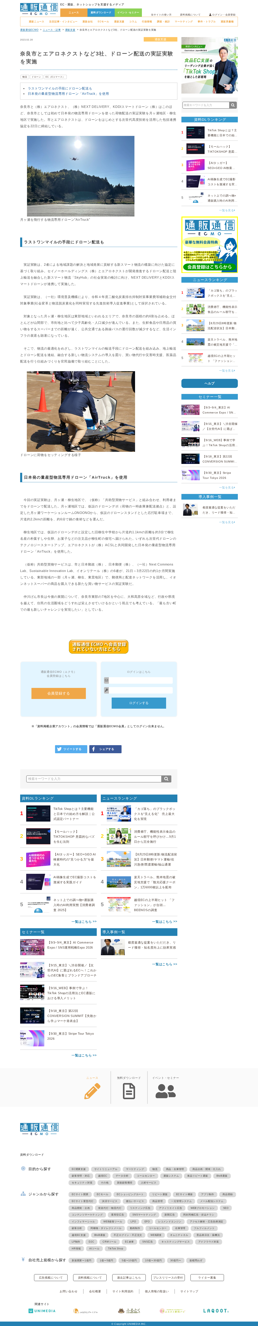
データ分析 (122, 1175)
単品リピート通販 (197, 1175)
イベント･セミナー (128, 12)
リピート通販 (160, 1194)
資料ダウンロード (101, 12)
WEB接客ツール (112, 1221)
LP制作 (76, 1241)
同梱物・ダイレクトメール (106, 1228)
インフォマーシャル (83, 1221)
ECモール (103, 21)
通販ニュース (36, 21)
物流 (24, 77)
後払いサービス (135, 1201)
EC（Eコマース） (55, 77)
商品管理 (157, 1201)
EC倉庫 (129, 1241)
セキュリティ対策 (82, 1182)
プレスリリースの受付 (168, 1277)
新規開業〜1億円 (81, 1260)
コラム (133, 21)
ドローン (36, 77)
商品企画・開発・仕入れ (206, 1169)
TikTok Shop (115, 1248)
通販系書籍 (227, 21)
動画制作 (135, 1228)
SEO (226, 1208)
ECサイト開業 (80, 1194)
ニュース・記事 (52, 29)
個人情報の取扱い (157, 1291)
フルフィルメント (204, 1228)
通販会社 (87, 21)
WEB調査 (156, 1235)
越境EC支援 (79, 1235)
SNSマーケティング (144, 1214)
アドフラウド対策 (208, 1241)
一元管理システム (181, 1201)
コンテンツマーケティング (87, 1214)
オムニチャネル (179, 1235)
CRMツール (110, 1241)
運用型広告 (117, 1214)
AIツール (94, 1248)
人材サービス (148, 1182)
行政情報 (147, 21)
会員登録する (58, 693)
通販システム (171, 1175)
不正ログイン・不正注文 (128, 1235)
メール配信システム (211, 1201)
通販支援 (119, 21)
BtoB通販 (222, 1175)
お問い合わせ (69, 1291)
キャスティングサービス (175, 1241)
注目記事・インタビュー (63, 21)
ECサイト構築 (184, 1194)
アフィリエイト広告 (170, 1208)
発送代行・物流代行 (109, 1208)
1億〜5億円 (106, 1260)
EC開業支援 (79, 1169)
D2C (91, 1241)
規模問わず (195, 1260)
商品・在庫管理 (175, 1169)
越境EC (102, 1175)
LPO (133, 1221)
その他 (104, 1182)
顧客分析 (77, 1228)
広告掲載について (51, 1277)
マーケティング (184, 21)
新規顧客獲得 (125, 1182)
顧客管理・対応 (81, 1175)
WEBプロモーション (203, 1208)
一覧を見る (226, 210)
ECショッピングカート (130, 1194)
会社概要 (95, 1291)
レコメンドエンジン (169, 1221)
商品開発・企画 (81, 1208)
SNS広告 (147, 1241)
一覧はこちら (82, 921)
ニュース (74, 12)
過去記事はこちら (129, 1277)
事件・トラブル (207, 21)
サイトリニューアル (106, 1169)
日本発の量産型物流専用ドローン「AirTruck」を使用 (68, 93)
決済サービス (110, 1201)
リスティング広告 (140, 1208)
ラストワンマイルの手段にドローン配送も (60, 88)
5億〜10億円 (129, 1260)
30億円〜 (175, 1260)
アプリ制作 (207, 1194)
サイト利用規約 (122, 1291)
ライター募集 (207, 1277)
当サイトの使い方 (161, 15)
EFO (147, 1221)
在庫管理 (180, 1228)
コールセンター (146, 1175)
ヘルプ (210, 383)
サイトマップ (189, 1291)
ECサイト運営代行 (83, 1201)
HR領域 (76, 1248)
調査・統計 (163, 21)
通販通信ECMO (29, 29)
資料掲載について (190, 15)
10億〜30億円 (153, 1260)
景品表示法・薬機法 (208, 1235)
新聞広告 (169, 1214)
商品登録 (228, 1194)
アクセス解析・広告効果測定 (206, 1221)
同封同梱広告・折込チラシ (198, 1214)
